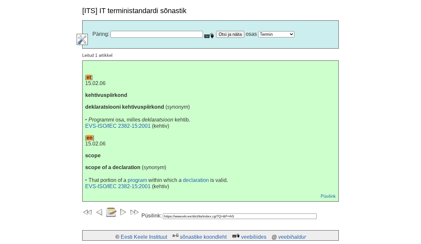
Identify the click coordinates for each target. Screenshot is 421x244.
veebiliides (253, 237)
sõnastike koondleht (203, 237)
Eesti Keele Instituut (144, 237)
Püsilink (328, 196)
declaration (196, 180)
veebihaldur (292, 237)
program (137, 180)
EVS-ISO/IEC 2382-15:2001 (118, 126)
